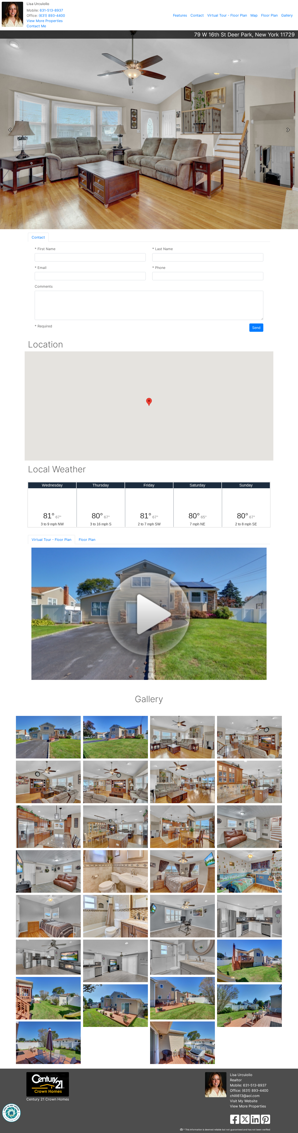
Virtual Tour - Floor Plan (227, 15)
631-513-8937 (51, 10)
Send (256, 327)
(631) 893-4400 (52, 15)
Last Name (162, 249)
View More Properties (45, 21)
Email (40, 267)
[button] (9, 130)
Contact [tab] (38, 237)
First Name (45, 249)
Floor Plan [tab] (87, 539)
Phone (158, 267)
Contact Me (36, 26)
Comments (44, 286)
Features (180, 15)
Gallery (287, 15)
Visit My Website (243, 1101)
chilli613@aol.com (245, 1095)
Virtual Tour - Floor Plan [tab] (51, 539)
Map (254, 15)
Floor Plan (269, 15)
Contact (197, 15)
